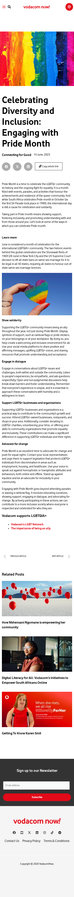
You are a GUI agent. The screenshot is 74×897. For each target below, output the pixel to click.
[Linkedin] (37, 832)
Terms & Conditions (56, 841)
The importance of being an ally (31, 528)
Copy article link (50, 166)
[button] (9, 7)
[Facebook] (14, 832)
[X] (29, 832)
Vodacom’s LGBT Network (27, 524)
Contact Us (12, 841)
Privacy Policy (31, 841)
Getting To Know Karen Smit (21, 733)
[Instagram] (44, 832)
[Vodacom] (59, 832)
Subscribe (37, 797)
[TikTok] (52, 832)
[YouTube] (21, 832)
